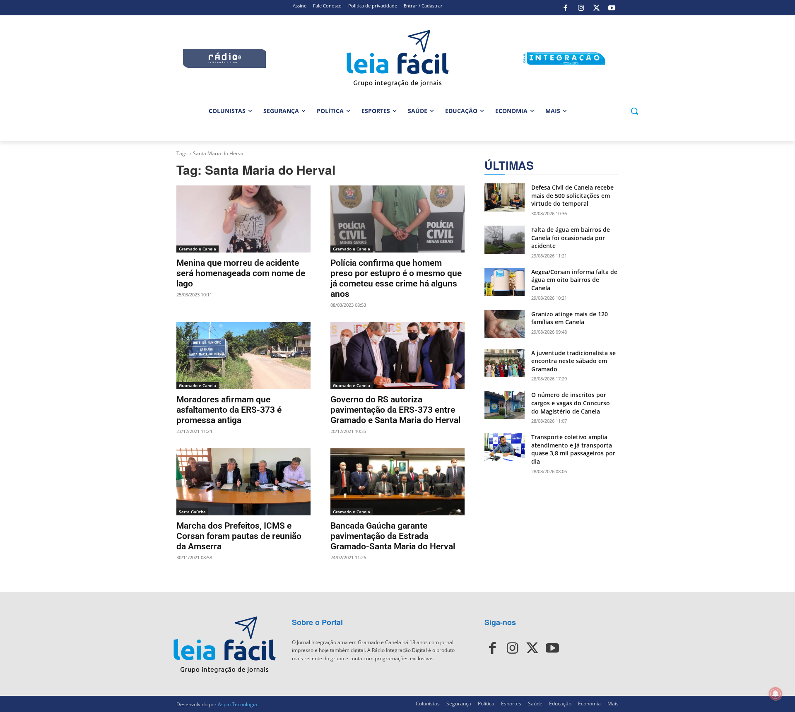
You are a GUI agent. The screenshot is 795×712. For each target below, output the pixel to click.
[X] (596, 7)
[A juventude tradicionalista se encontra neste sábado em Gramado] (504, 363)
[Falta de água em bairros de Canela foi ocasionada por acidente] (504, 240)
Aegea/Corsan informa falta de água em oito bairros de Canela (574, 280)
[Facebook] (565, 7)
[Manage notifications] (775, 693)
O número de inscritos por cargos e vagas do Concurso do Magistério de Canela (570, 403)
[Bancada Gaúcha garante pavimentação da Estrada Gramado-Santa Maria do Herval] (397, 481)
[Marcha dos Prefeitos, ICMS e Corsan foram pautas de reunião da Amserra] (243, 481)
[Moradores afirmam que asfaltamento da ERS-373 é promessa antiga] (243, 355)
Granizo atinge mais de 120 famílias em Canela (569, 318)
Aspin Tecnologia (237, 704)
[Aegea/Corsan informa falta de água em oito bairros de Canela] (504, 282)
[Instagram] (581, 7)
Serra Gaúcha (192, 512)
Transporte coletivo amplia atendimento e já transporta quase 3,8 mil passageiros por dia (573, 449)
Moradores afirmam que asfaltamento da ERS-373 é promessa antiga (229, 409)
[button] (634, 111)
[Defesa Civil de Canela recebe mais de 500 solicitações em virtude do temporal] (504, 197)
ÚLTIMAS (509, 165)
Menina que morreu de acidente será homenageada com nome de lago (240, 273)
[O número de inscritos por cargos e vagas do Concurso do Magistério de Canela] (504, 405)
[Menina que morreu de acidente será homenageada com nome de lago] (243, 219)
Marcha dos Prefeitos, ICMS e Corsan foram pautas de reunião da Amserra (238, 536)
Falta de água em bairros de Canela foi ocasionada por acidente (570, 238)
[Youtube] (612, 7)
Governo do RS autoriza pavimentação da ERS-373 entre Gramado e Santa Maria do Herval (395, 409)
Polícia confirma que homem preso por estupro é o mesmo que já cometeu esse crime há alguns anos (396, 278)
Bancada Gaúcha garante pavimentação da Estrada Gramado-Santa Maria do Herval (392, 536)
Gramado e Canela (197, 249)
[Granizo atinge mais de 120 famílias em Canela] (504, 324)
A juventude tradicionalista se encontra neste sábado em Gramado (573, 361)
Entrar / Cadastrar (423, 5)
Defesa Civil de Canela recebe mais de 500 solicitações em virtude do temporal (572, 195)
